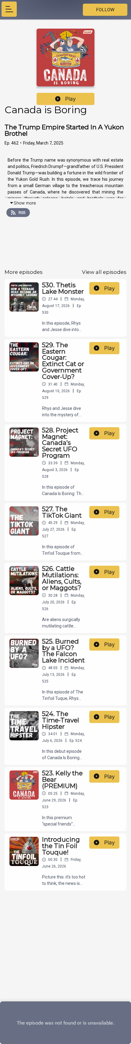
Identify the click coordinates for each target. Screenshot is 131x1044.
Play (70, 99)
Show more (25, 202)
